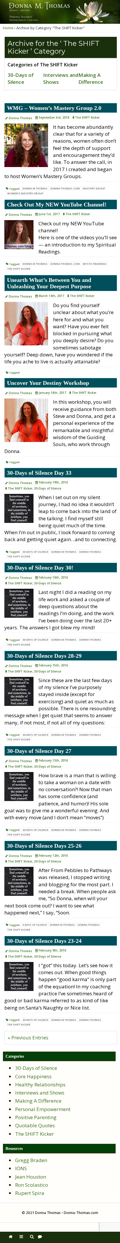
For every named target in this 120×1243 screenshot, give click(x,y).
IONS (21, 1168)
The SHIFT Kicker (87, 117)
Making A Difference (90, 78)
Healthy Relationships (40, 1084)
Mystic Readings (95, 264)
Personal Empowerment (42, 1109)
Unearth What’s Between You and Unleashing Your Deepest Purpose (49, 283)
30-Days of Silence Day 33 (39, 473)
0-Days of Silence (34, 925)
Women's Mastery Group (25, 193)
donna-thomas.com (65, 188)
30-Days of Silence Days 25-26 (44, 845)
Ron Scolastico (31, 1185)
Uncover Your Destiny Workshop (48, 383)
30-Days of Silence (21, 78)
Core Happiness (33, 1076)
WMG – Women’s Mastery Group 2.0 (54, 108)
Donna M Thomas (34, 188)
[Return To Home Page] (10, 1236)
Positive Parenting (36, 1117)
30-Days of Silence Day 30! (40, 567)
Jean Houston (30, 1176)
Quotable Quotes (35, 1125)
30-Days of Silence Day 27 (39, 751)
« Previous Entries (28, 1037)
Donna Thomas (20, 118)
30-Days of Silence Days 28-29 (44, 656)
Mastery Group (94, 188)
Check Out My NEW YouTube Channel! (57, 204)
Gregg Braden (31, 1160)
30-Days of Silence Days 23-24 (44, 941)
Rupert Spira (29, 1193)
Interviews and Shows (39, 1092)
